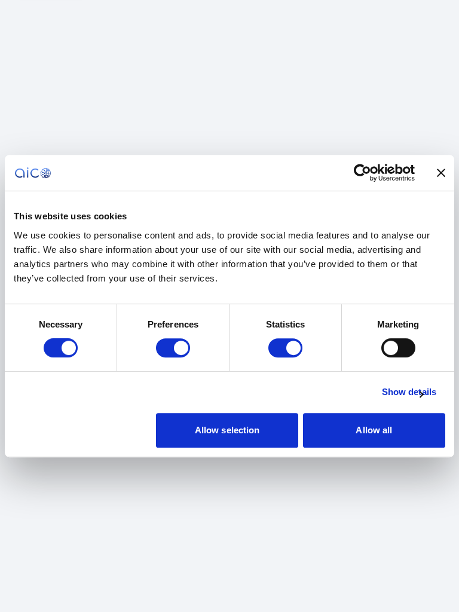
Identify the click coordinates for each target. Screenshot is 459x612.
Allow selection (227, 430)
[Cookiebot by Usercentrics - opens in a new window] (362, 173)
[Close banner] (441, 173)
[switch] (173, 347)
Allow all (374, 430)
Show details (409, 392)
